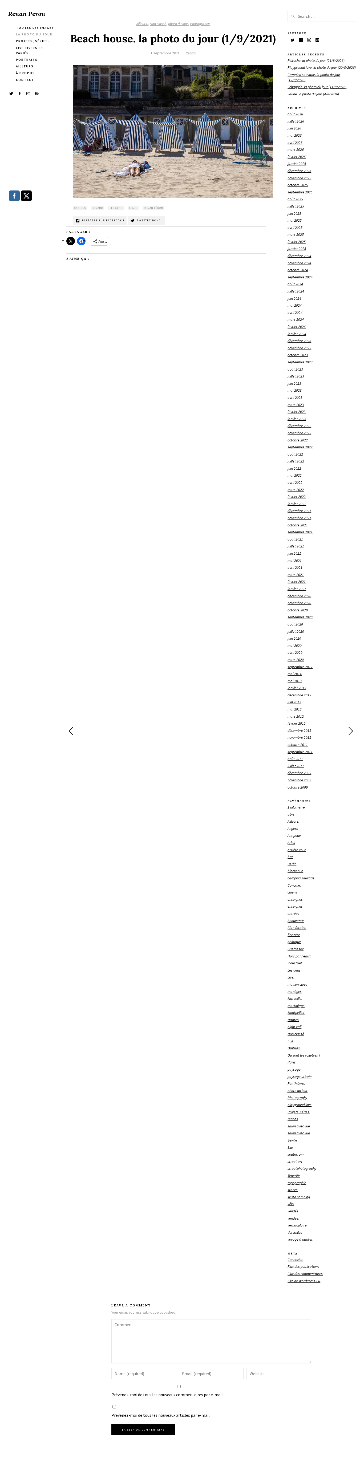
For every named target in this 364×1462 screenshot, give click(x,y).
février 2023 (297, 411)
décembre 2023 (299, 340)
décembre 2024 (299, 255)
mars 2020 (296, 659)
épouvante (296, 920)
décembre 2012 (299, 695)
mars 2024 (296, 319)
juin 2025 (294, 213)
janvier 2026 (297, 163)
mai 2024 (295, 305)
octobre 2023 (298, 354)
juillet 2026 (296, 121)
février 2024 (297, 326)
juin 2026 (294, 128)
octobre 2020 (298, 610)
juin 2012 (294, 702)
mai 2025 (295, 220)
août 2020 (295, 624)
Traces (293, 1189)
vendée (293, 1211)
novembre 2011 (299, 737)
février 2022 (297, 496)
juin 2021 (294, 553)
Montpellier (296, 1012)
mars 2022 (296, 489)
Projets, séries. (299, 1112)
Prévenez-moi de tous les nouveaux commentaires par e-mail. (167, 1394)
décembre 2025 (299, 170)
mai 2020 (295, 645)
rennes (293, 1118)
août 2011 (295, 758)
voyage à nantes (300, 1239)
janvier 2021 (297, 588)
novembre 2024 (299, 263)
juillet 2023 (296, 376)
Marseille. (295, 998)
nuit (290, 1041)
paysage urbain (300, 1076)
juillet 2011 (296, 766)
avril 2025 (295, 227)
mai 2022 (295, 475)
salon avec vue (299, 1126)
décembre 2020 (299, 596)
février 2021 (297, 581)
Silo (290, 1147)
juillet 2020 (296, 631)
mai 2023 (295, 390)
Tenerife (294, 1175)
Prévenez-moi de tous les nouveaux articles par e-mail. (161, 1415)
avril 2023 (295, 397)
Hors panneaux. (300, 956)
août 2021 (295, 539)
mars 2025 (296, 234)
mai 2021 (295, 560)
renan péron (153, 208)
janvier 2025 (297, 248)
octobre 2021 (298, 525)
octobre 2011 (298, 744)
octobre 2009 (298, 787)
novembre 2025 (299, 178)
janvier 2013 (297, 687)
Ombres (294, 1048)
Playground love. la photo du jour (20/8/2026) (322, 67)
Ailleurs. (142, 23)
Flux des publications (303, 1266)
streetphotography (302, 1168)
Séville (292, 1140)
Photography (200, 23)
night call (294, 1026)
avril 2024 (295, 312)
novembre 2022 (299, 433)
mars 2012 (296, 716)
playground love (300, 1104)
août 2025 (295, 199)
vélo (291, 1203)
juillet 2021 (296, 546)
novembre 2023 (299, 348)
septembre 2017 (300, 666)
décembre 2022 (299, 425)
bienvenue (295, 870)
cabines (80, 208)
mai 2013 (295, 681)
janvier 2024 (297, 333)
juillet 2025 (296, 206)
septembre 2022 (300, 447)
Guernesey (296, 949)
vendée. (293, 1218)
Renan (191, 53)
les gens (116, 208)
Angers (293, 828)
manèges (295, 991)
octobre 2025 (298, 184)
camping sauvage (301, 878)
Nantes (293, 1019)
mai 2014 (295, 673)
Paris (292, 1062)
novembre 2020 (299, 602)
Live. (291, 977)
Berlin (292, 864)
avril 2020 (295, 652)
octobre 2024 (298, 269)
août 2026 (295, 114)
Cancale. (294, 885)
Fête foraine (297, 927)
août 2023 (295, 369)
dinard (97, 208)
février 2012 (297, 723)
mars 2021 (296, 574)
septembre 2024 (300, 277)
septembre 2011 (300, 751)
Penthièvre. (296, 1083)
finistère (294, 934)
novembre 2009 (299, 780)
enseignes (295, 899)
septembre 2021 (300, 532)
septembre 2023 (300, 362)
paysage (294, 1069)
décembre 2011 (299, 730)
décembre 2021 (299, 510)
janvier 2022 (297, 503)
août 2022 (295, 454)
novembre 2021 (299, 517)
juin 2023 (294, 383)
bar (290, 856)
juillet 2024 (296, 291)
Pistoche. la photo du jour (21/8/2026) (316, 60)
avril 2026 (295, 142)
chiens (292, 892)
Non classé (158, 23)
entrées (293, 913)
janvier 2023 (297, 418)
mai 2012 (295, 709)
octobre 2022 (298, 440)
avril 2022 (295, 482)
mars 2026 (296, 149)
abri (291, 814)
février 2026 (297, 156)
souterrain (296, 1154)
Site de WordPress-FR (304, 1280)
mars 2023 (296, 404)
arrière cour (297, 849)
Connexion (295, 1259)
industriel (295, 963)
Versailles (295, 1232)
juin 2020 (294, 638)
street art (295, 1161)
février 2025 (297, 241)
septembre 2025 (300, 192)
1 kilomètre (296, 807)
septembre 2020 (300, 617)
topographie (297, 1182)
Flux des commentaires (305, 1273)
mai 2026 (295, 135)
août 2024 (295, 284)
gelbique (294, 941)
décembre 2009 (299, 772)
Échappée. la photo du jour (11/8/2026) (317, 86)
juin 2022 (294, 468)
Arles (291, 842)
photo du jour (178, 23)
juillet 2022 (296, 461)
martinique (296, 1005)
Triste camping (299, 1197)
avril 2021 (295, 567)
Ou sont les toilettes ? (304, 1055)
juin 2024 (294, 298)
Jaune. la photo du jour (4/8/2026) (313, 94)
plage (133, 208)
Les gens (294, 970)
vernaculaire (297, 1225)
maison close (297, 984)
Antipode (294, 835)
